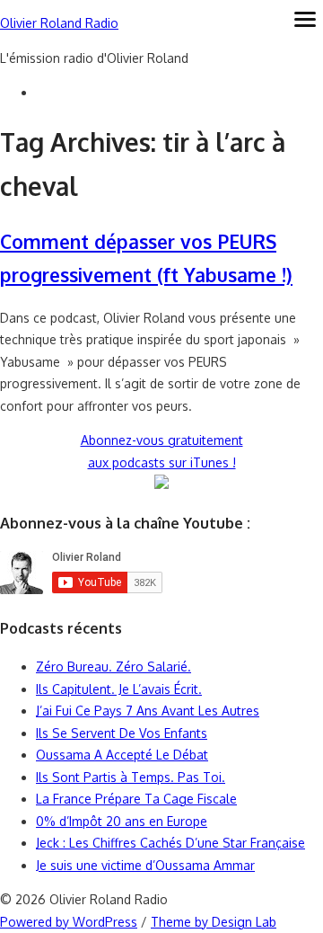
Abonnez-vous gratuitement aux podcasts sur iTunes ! (162, 451)
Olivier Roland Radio (59, 23)
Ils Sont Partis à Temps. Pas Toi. (130, 777)
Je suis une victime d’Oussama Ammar (145, 865)
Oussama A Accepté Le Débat (122, 754)
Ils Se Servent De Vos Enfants (121, 733)
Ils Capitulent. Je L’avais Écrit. (119, 689)
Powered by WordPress (68, 921)
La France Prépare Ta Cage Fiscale (136, 798)
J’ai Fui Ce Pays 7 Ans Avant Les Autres (147, 710)
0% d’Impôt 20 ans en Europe (121, 821)
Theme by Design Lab (213, 921)
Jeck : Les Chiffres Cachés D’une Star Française (170, 842)
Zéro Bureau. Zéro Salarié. (113, 666)
